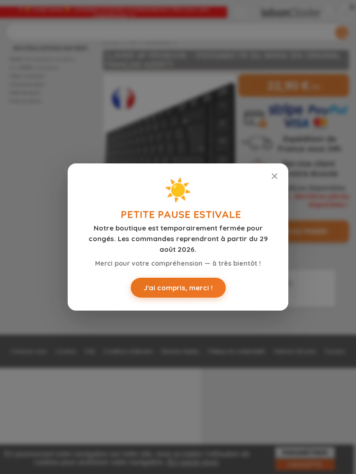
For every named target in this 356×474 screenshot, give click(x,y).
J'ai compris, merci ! (178, 287)
